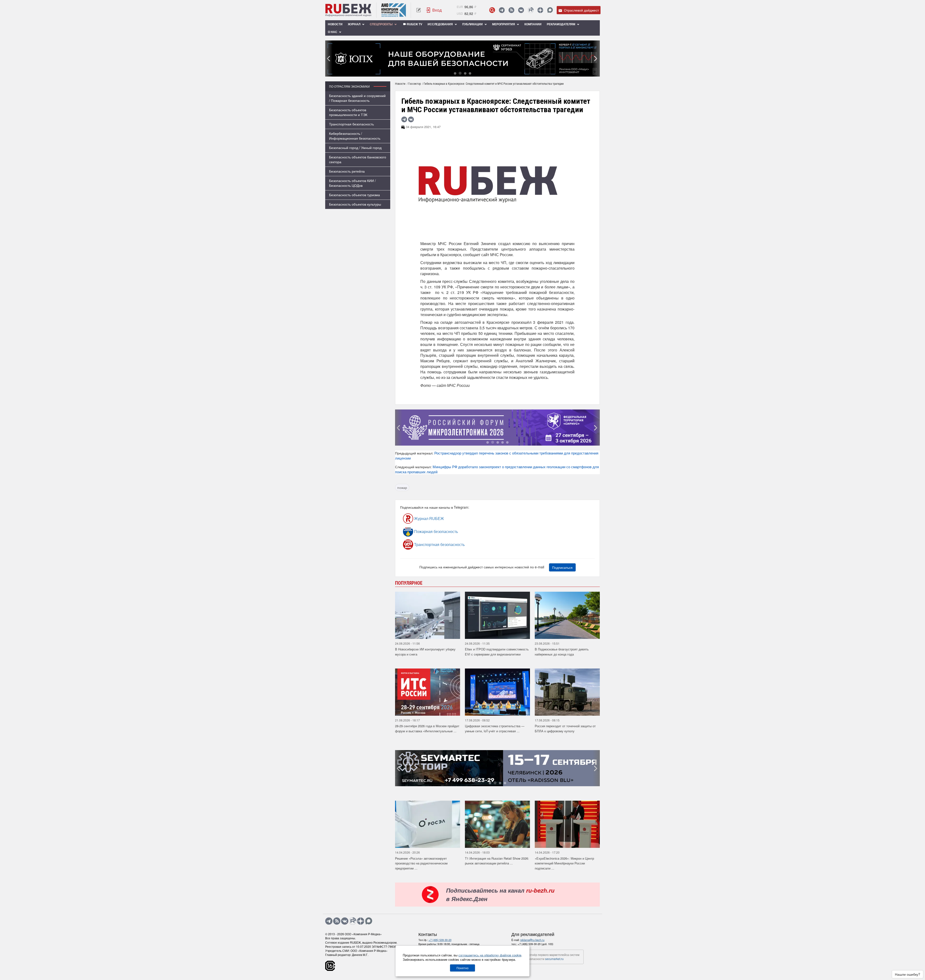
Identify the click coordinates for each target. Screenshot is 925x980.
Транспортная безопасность (351, 124)
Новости (335, 24)
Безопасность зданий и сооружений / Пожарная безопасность (357, 98)
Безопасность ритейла (347, 171)
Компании (533, 24)
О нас (333, 32)
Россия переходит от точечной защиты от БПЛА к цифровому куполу (565, 728)
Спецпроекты (381, 24)
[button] (455, 73)
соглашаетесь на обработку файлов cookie (489, 955)
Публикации (472, 24)
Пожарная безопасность (435, 531)
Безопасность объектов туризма (354, 194)
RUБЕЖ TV (414, 24)
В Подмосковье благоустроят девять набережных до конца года (562, 651)
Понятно (462, 968)
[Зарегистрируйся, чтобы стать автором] (418, 10)
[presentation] (328, 58)
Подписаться (562, 567)
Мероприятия (504, 24)
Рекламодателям (561, 24)
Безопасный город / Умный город (355, 147)
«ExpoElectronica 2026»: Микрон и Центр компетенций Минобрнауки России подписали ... (564, 863)
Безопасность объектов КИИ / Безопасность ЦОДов (352, 183)
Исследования (441, 24)
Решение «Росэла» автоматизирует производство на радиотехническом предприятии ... (421, 863)
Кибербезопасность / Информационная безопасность (354, 136)
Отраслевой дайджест (581, 10)
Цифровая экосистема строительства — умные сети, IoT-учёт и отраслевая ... (494, 728)
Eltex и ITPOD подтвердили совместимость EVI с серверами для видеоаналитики (497, 651)
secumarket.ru (554, 959)
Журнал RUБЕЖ (428, 518)
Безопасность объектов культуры (355, 204)
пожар (402, 487)
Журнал (354, 24)
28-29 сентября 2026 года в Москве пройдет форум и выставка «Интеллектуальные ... (427, 728)
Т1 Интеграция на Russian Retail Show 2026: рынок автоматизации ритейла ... (497, 861)
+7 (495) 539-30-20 (440, 940)
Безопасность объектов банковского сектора (357, 159)
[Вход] (434, 10)
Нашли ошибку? (907, 974)
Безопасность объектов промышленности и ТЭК (348, 112)
